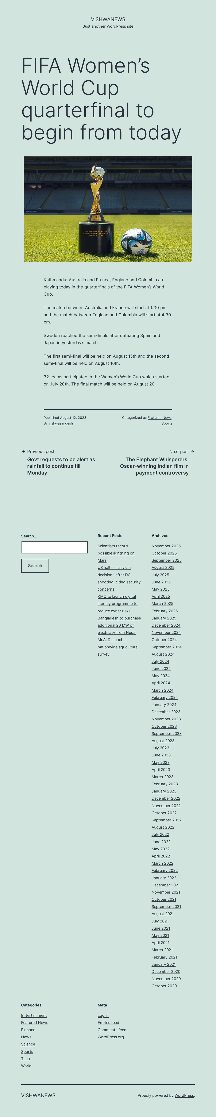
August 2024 (163, 654)
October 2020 (164, 986)
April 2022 (161, 856)
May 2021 (160, 935)
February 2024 (165, 697)
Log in (103, 1015)
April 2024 (161, 683)
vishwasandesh (61, 423)
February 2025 (165, 611)
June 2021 (161, 928)
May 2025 (161, 589)
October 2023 (164, 726)
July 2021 (160, 921)
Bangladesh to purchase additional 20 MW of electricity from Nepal (119, 625)
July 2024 (160, 661)
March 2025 (162, 603)
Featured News (159, 417)
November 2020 (166, 978)
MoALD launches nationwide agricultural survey (118, 646)
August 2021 (163, 913)
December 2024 (166, 625)
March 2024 (163, 690)
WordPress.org (111, 1037)
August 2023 (163, 740)
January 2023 (164, 791)
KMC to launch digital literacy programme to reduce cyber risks (118, 603)
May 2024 (161, 675)
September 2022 (167, 820)
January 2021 (164, 964)
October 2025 (164, 553)
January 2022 (164, 878)
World (26, 1066)
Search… (29, 536)
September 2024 (167, 647)
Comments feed (112, 1030)
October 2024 (164, 639)
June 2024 (161, 668)
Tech (25, 1058)
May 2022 (161, 849)
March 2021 (162, 950)
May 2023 (161, 762)
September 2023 (167, 733)
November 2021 (166, 892)
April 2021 (160, 942)
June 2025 (161, 582)
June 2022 (161, 842)
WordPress (184, 1095)
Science (28, 1044)
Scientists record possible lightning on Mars (116, 553)
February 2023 (165, 784)
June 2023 (161, 755)
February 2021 (164, 957)
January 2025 (164, 618)
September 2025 (167, 560)
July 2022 (160, 834)
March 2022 (162, 863)
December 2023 (166, 712)
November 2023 (166, 719)
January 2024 (164, 704)
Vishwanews (108, 19)
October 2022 (164, 813)
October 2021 (164, 899)
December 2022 (166, 798)
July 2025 (160, 575)
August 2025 (163, 567)
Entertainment (34, 1015)
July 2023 (160, 748)
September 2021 (166, 906)
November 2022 (166, 805)
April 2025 (161, 596)
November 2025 (166, 546)
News (26, 1037)
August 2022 (163, 827)
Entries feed (108, 1022)
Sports (167, 423)
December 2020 (166, 971)
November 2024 (166, 632)
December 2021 (166, 885)
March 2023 (162, 777)
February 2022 (165, 870)
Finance (28, 1030)
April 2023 (161, 769)
